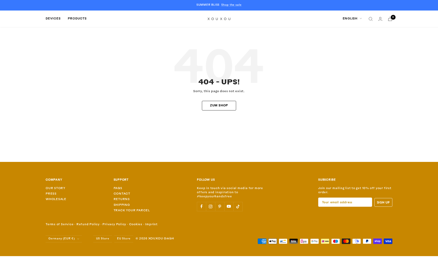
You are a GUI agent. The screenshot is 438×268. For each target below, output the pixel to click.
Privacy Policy (114, 224)
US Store (102, 238)
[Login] (380, 19)
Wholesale (56, 199)
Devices (53, 18)
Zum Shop (219, 105)
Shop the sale (231, 5)
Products (77, 18)
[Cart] (390, 19)
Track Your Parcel (132, 210)
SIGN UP (383, 202)
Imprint (151, 224)
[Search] (371, 19)
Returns (122, 199)
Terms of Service (59, 224)
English (350, 18)
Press (51, 193)
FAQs (118, 188)
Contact (122, 193)
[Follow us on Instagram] (210, 206)
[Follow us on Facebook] (201, 206)
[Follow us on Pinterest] (219, 206)
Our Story (55, 188)
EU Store (123, 238)
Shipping (122, 205)
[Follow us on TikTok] (237, 206)
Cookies (135, 224)
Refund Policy (88, 224)
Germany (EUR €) (61, 238)
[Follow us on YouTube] (228, 206)
